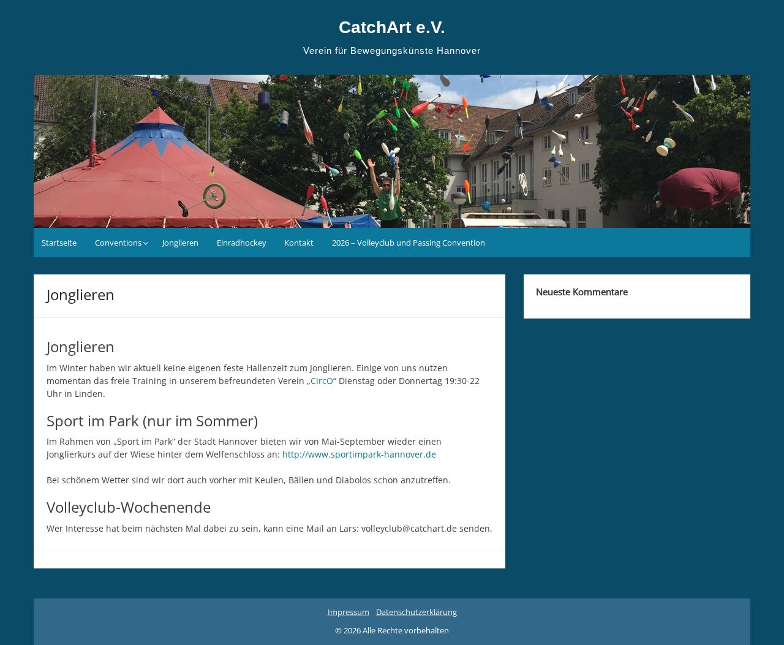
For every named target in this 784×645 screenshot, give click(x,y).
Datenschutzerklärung (416, 611)
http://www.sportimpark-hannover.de (359, 454)
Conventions (118, 242)
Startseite (59, 242)
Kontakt (299, 242)
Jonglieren (180, 242)
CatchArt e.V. (392, 27)
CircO (322, 381)
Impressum (348, 611)
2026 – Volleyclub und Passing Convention (408, 242)
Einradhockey (241, 242)
